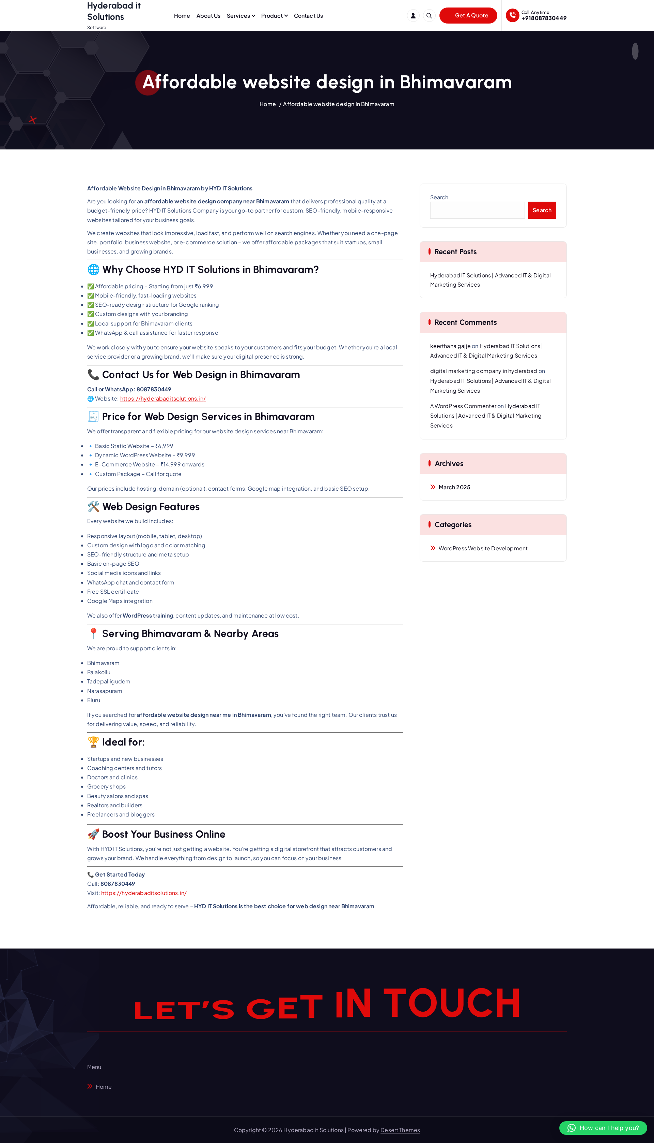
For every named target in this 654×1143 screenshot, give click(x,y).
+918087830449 (544, 17)
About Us (208, 15)
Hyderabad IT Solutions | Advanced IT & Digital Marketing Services (486, 415)
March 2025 (455, 487)
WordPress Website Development (483, 548)
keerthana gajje (450, 345)
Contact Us (308, 15)
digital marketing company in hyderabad (484, 370)
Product (272, 15)
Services (238, 15)
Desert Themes (400, 1129)
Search (439, 197)
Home (182, 15)
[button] (603, 1128)
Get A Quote (471, 15)
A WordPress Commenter (463, 405)
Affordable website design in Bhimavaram (338, 103)
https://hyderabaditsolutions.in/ (163, 398)
